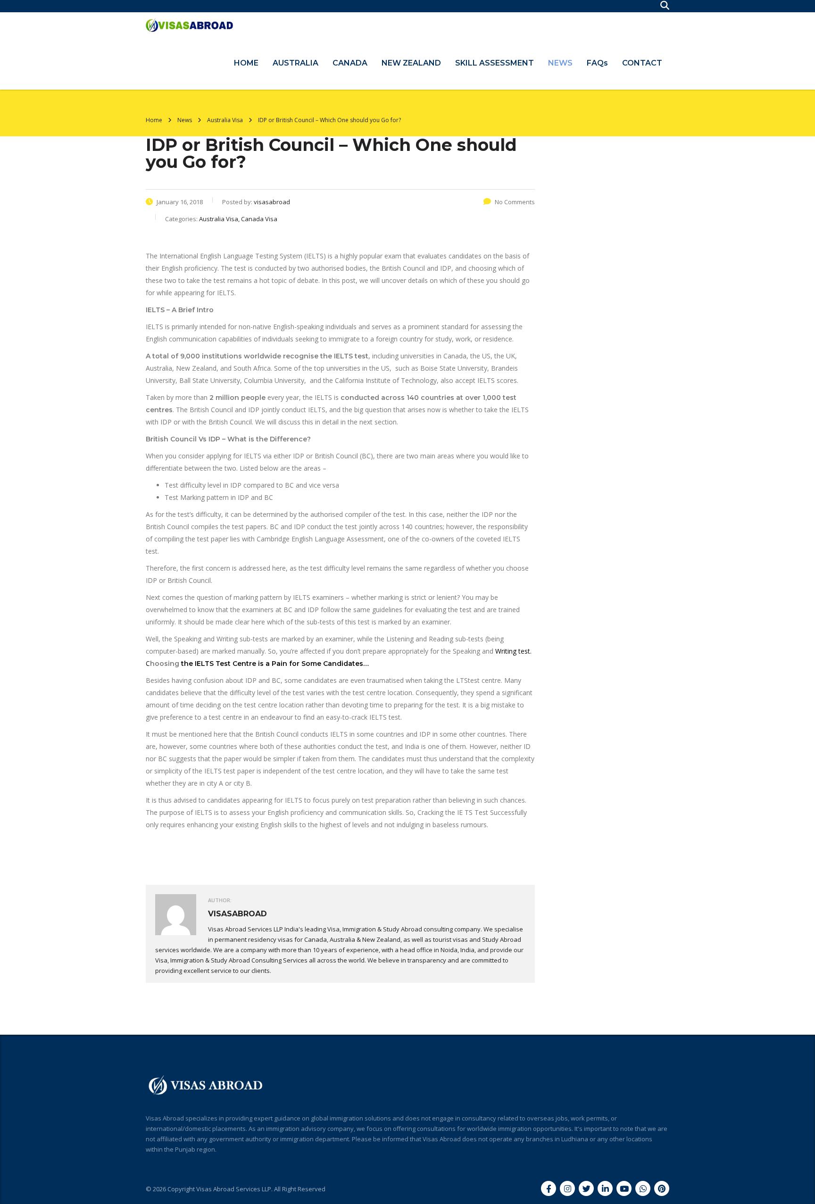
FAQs (597, 62)
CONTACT (642, 62)
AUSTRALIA (295, 62)
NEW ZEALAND (411, 62)
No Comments (515, 202)
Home (154, 120)
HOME (246, 62)
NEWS (560, 62)
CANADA (350, 62)
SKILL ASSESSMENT (494, 62)
